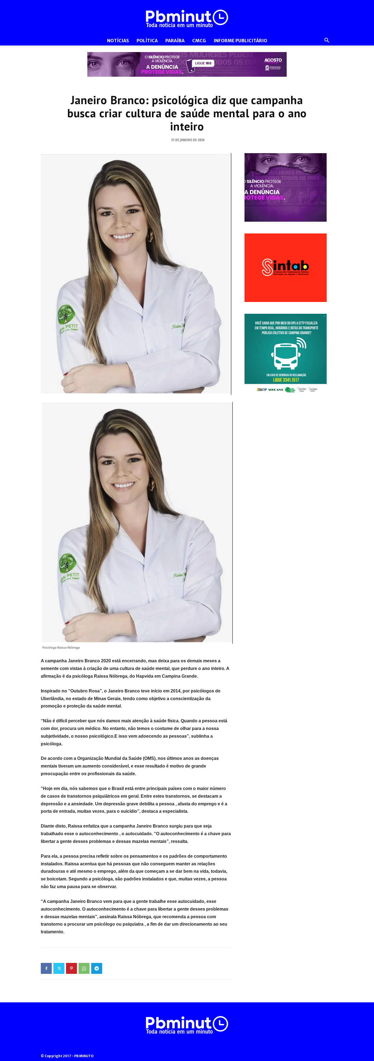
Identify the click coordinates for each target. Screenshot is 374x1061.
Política (147, 40)
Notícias (118, 40)
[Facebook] (46, 968)
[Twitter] (58, 968)
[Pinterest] (71, 968)
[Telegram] (96, 968)
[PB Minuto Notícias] (187, 18)
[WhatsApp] (84, 968)
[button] (326, 41)
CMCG (199, 40)
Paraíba (175, 40)
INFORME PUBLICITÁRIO (240, 40)
